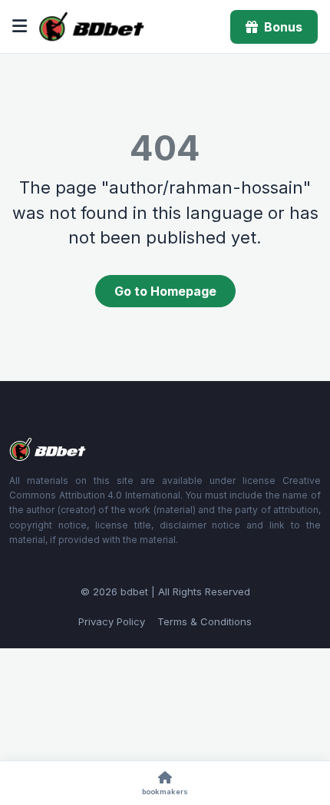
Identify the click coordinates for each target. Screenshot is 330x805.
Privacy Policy (111, 621)
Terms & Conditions (204, 621)
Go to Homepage (165, 291)
